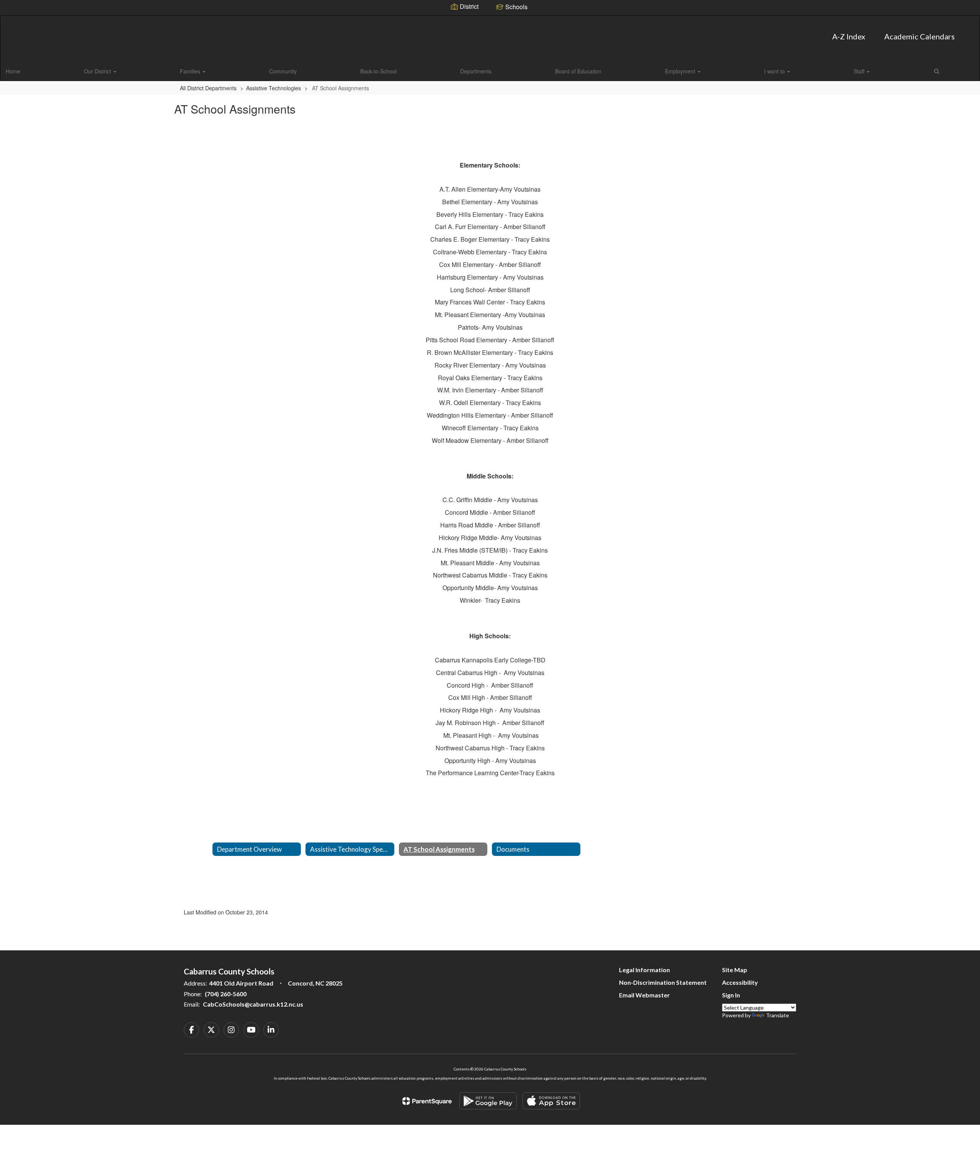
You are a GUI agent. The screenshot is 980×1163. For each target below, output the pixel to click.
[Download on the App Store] (551, 1100)
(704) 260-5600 (226, 993)
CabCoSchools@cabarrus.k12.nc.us (253, 1004)
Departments (476, 71)
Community (283, 71)
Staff (860, 71)
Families (191, 71)
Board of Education (578, 71)
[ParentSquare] (427, 1101)
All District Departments (208, 88)
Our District (98, 71)
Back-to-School (378, 71)
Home (13, 71)
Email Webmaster (644, 995)
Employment (681, 71)
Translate (777, 1015)
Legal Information (644, 969)
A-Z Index (848, 36)
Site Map (734, 969)
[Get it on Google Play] (488, 1100)
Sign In (731, 995)
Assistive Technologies (273, 88)
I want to (775, 71)
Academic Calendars (919, 36)
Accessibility (740, 982)
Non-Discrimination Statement (663, 982)
